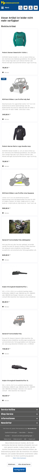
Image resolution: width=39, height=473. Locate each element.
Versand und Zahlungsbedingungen (22, 436)
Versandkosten (32, 428)
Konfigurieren (19, 470)
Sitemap (30, 432)
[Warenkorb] (36, 8)
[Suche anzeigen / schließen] (20, 8)
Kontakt (7, 436)
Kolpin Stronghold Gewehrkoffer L (14, 287)
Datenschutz (7, 439)
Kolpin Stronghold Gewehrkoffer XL (15, 381)
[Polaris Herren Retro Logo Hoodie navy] (19, 133)
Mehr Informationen (19, 458)
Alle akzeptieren (24, 464)
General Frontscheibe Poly (12, 334)
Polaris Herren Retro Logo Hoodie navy (16, 146)
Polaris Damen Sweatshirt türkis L (15, 53)
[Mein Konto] (30, 8)
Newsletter (22, 432)
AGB (25, 439)
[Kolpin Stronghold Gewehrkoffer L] (19, 273)
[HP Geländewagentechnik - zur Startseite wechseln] (10, 3)
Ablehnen (11, 464)
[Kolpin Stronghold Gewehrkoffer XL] (19, 367)
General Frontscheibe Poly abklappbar (16, 240)
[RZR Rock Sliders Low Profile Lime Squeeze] (19, 180)
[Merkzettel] (25, 8)
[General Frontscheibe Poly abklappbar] (19, 226)
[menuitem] (5, 8)
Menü (7, 7)
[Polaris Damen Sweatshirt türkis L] (19, 39)
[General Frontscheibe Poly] (19, 320)
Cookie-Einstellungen (11, 432)
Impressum (31, 439)
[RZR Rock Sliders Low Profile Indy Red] (19, 86)
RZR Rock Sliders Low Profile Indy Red (16, 99)
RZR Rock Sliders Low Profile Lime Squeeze (18, 193)
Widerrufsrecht (17, 439)
